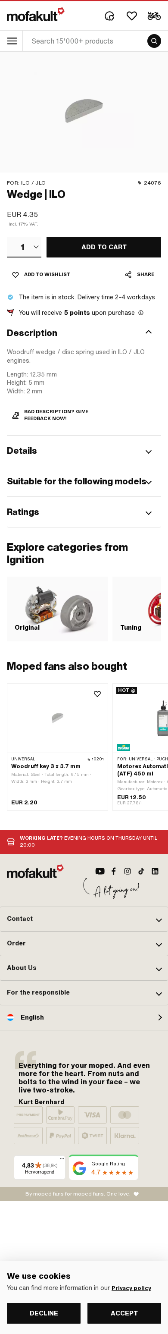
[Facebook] (114, 871)
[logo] (36, 14)
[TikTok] (141, 871)
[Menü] (62, 1160)
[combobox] (24, 247)
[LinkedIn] (155, 871)
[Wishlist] (131, 16)
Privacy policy (131, 1288)
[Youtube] (100, 871)
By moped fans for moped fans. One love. (78, 1193)
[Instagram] (127, 871)
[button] (84, 333)
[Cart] (154, 16)
